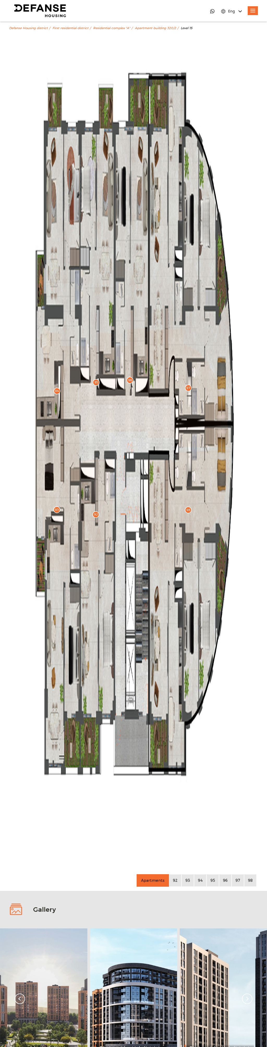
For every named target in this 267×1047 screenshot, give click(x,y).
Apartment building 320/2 (155, 28)
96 (225, 880)
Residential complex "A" (111, 28)
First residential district (70, 28)
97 (237, 880)
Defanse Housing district (28, 28)
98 (250, 880)
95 (212, 880)
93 (187, 880)
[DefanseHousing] (40, 10)
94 (200, 880)
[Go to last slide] (20, 999)
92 (175, 880)
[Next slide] (247, 999)
